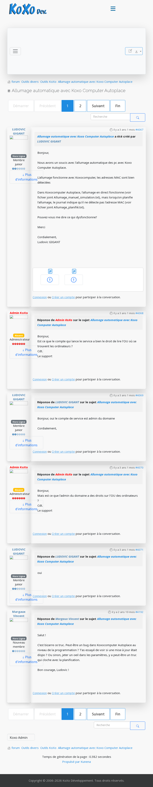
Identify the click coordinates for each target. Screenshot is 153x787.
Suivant (98, 105)
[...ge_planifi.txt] (74, 271)
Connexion (40, 297)
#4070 (139, 467)
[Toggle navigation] (15, 51)
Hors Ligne (19, 156)
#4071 (139, 549)
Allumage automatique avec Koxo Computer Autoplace (75, 136)
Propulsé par (71, 762)
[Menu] (113, 9)
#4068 (139, 313)
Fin (117, 105)
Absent (19, 335)
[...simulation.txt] (50, 271)
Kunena (86, 762)
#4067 (139, 129)
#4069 (139, 395)
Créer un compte (63, 297)
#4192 (139, 612)
